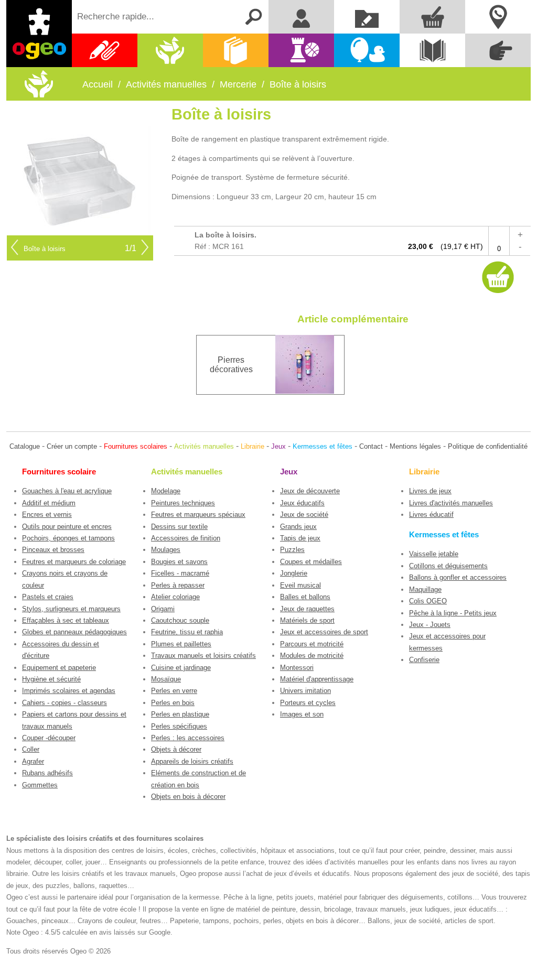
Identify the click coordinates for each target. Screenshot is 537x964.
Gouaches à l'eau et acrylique (67, 491)
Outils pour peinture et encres (67, 526)
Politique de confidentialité (488, 446)
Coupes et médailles (311, 562)
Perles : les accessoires (187, 738)
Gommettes (40, 785)
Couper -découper (49, 738)
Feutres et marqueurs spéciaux (198, 514)
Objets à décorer (176, 749)
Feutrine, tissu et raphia (187, 632)
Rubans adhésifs (47, 773)
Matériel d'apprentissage (316, 679)
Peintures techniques (183, 503)
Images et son (302, 714)
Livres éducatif (431, 514)
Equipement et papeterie (59, 667)
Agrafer (33, 761)
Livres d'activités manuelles (451, 503)
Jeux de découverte (310, 491)
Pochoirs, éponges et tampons (68, 538)
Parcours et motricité (311, 644)
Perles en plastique (180, 714)
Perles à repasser (178, 585)
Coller (30, 749)
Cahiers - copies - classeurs (64, 703)
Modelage (165, 491)
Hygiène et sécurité (51, 679)
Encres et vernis (47, 514)
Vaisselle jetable (433, 554)
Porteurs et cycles (308, 703)
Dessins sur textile (179, 526)
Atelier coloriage (175, 597)
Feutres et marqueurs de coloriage (74, 562)
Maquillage (425, 589)
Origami (163, 609)
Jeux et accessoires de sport (324, 632)
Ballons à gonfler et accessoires (458, 577)
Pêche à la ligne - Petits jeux (453, 613)
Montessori (297, 667)
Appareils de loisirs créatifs (192, 761)
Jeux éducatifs (302, 503)
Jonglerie (293, 573)
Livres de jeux (430, 491)
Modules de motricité (311, 655)
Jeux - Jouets (429, 625)
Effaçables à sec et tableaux (65, 620)
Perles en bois (173, 703)
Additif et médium (49, 503)
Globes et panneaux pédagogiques (74, 632)
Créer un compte (72, 446)
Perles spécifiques (179, 726)
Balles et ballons (305, 597)
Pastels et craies (47, 597)
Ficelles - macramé (180, 573)
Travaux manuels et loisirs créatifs (203, 655)
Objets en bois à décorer (188, 796)
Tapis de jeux (300, 538)
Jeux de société (304, 514)
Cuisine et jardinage (181, 667)
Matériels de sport (307, 620)
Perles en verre (174, 691)
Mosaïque (166, 679)
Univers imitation (305, 691)
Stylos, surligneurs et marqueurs (71, 609)
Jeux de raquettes (307, 609)
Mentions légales (415, 446)
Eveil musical (300, 585)
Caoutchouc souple (180, 620)
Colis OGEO (428, 601)
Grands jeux (298, 526)
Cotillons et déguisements (448, 566)
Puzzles (292, 550)
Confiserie (424, 660)
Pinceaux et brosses (53, 550)
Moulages (165, 550)
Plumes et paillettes (181, 644)
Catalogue (24, 446)
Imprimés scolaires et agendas (68, 691)
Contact (371, 446)
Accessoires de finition (185, 538)
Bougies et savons (179, 562)
